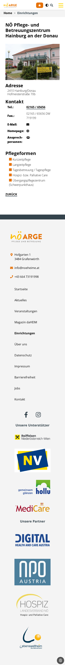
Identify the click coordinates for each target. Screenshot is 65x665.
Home (8, 13)
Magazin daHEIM (25, 322)
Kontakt (19, 399)
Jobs (17, 388)
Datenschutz (23, 355)
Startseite (21, 289)
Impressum (22, 366)
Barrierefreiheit (24, 377)
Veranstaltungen (25, 311)
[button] (47, 5)
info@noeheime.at (26, 268)
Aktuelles (20, 300)
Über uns (20, 344)
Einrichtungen (27, 13)
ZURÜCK (11, 194)
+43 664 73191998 (26, 277)
